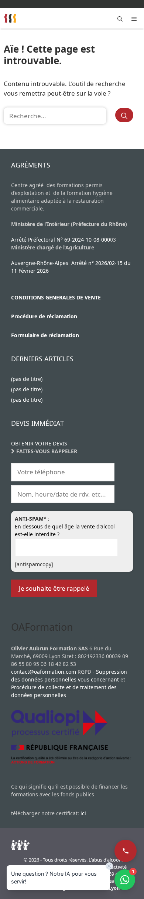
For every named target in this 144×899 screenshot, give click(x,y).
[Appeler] (125, 851)
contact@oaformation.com (43, 671)
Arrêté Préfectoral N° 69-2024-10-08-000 (60, 239)
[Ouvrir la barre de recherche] (120, 18)
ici (83, 813)
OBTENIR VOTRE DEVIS (39, 443)
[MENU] (135, 18)
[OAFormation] (10, 18)
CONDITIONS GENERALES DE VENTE (56, 297)
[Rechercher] (124, 115)
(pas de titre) (26, 378)
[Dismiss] (109, 866)
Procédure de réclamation (44, 316)
